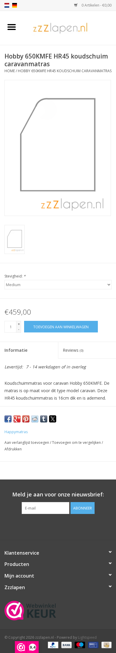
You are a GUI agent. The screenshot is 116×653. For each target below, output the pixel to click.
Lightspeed (87, 637)
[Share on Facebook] (8, 418)
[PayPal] (52, 644)
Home (9, 70)
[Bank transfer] (66, 644)
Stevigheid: (15, 276)
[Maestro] (79, 644)
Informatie (15, 350)
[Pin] (92, 644)
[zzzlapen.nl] (69, 27)
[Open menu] (11, 27)
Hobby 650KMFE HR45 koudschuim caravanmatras (65, 70)
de (14, 5)
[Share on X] (52, 418)
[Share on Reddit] (34, 418)
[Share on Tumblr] (43, 418)
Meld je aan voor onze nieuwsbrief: (58, 494)
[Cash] (105, 644)
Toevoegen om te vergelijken (77, 442)
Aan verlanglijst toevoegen (27, 442)
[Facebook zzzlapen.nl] (58, 526)
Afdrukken (13, 449)
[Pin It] (25, 418)
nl (6, 5)
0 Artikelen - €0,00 (96, 5)
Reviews (73, 350)
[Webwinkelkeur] (58, 610)
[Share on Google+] (17, 418)
